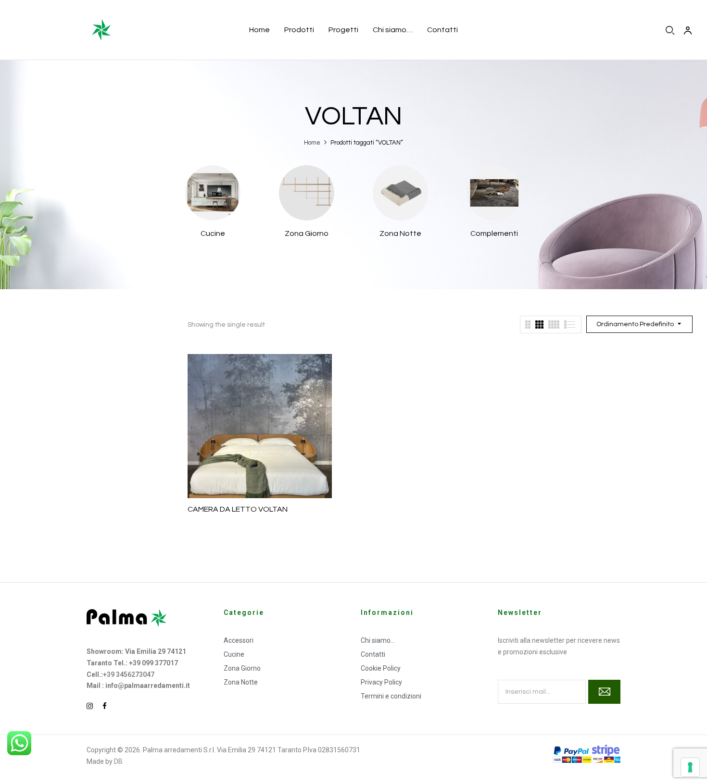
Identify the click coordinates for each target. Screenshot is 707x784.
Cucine (213, 233)
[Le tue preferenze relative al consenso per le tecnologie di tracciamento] (690, 767)
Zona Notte (400, 233)
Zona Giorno (306, 233)
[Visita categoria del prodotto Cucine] (212, 192)
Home (312, 142)
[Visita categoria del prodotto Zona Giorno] (306, 192)
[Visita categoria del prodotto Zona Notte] (400, 192)
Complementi (494, 233)
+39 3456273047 (128, 674)
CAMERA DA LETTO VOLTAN (238, 509)
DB (118, 761)
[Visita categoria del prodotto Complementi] (494, 192)
